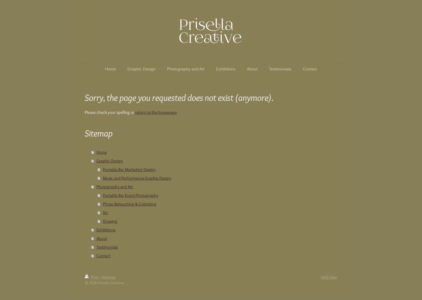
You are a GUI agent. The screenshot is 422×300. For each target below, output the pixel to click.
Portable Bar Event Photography (130, 195)
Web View (329, 277)
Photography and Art (114, 186)
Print (94, 277)
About (101, 238)
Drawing (110, 221)
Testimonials (107, 247)
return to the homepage (156, 112)
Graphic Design (109, 161)
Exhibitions (105, 229)
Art (105, 212)
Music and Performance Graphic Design (137, 178)
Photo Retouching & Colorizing (129, 204)
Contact (103, 255)
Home (101, 152)
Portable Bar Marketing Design (129, 169)
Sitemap (108, 277)
